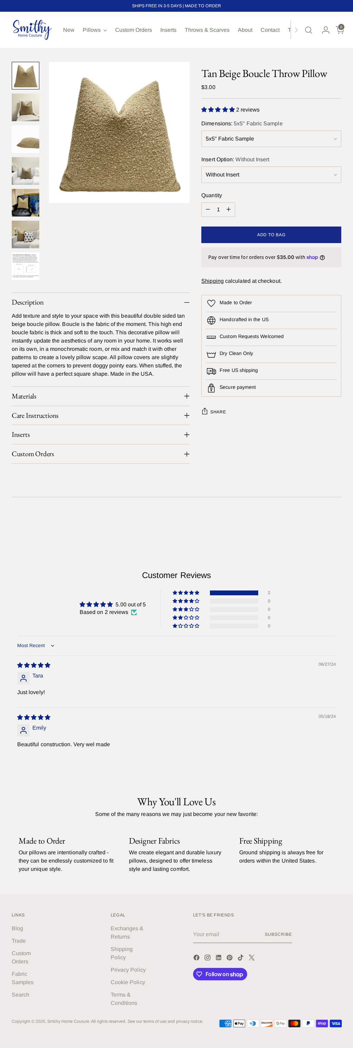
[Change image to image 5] (25, 203)
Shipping (212, 281)
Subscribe (278, 934)
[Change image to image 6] (25, 234)
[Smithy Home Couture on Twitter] (252, 958)
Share (218, 412)
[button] (218, 110)
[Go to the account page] (323, 30)
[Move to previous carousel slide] (319, 524)
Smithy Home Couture (68, 1021)
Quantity (211, 195)
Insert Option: (235, 159)
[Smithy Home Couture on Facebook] (197, 958)
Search (20, 995)
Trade (19, 941)
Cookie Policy (128, 982)
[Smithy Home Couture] (32, 30)
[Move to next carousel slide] (335, 523)
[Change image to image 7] (25, 266)
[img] (33, 665)
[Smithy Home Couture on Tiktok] (241, 958)
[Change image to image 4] (25, 171)
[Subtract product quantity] (208, 210)
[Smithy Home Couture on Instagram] (208, 958)
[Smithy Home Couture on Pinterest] (230, 958)
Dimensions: (241, 123)
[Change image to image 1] (25, 75)
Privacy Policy (128, 970)
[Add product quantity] (228, 210)
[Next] (296, 30)
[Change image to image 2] (25, 107)
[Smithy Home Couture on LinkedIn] (219, 958)
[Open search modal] (308, 30)
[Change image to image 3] (25, 139)
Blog (17, 928)
